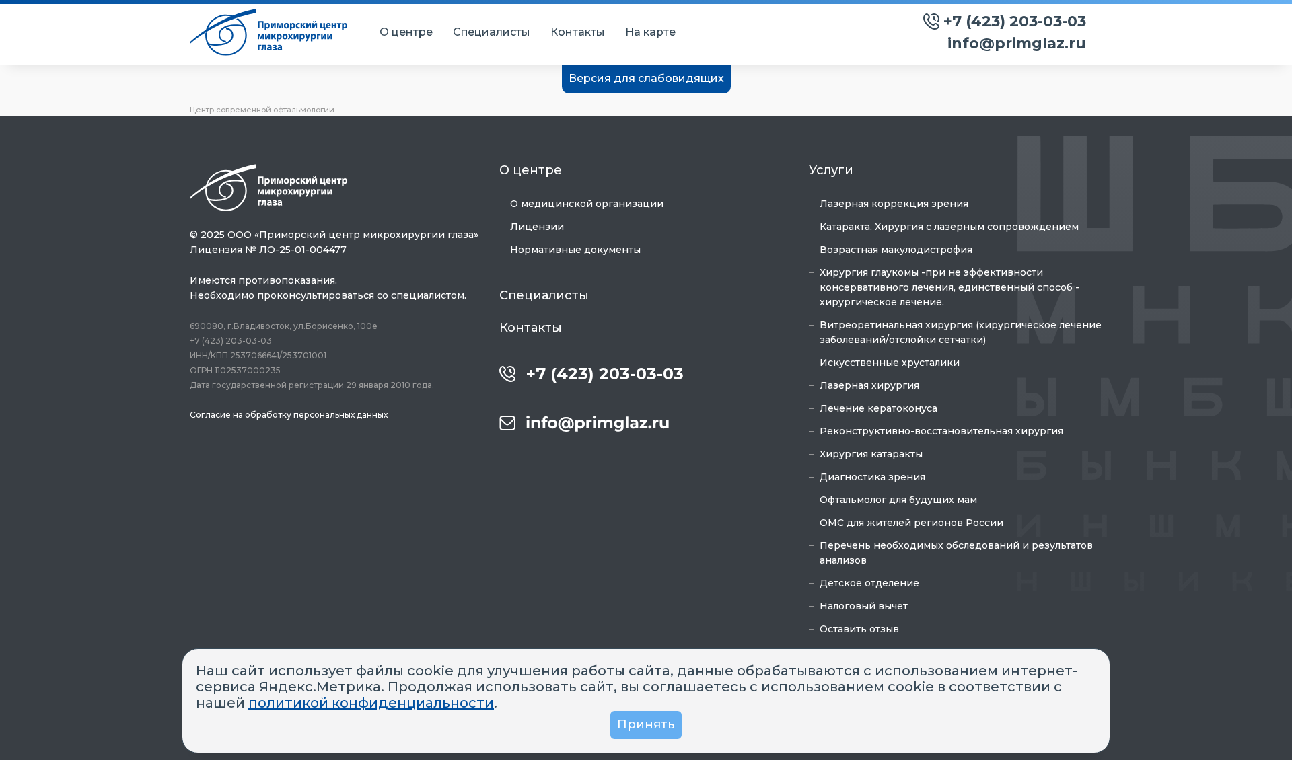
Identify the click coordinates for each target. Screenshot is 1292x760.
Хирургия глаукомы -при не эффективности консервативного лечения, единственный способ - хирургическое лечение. (949, 287)
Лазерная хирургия (869, 385)
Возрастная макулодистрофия (896, 249)
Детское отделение (869, 583)
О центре (406, 32)
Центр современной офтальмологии (262, 109)
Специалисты (491, 32)
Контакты (577, 32)
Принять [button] (646, 724)
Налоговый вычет (864, 606)
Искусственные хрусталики (890, 362)
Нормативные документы (575, 249)
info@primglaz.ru (1016, 43)
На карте (650, 32)
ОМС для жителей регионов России (911, 523)
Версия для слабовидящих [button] (646, 78)
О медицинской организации (586, 204)
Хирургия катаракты (871, 454)
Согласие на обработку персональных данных (289, 415)
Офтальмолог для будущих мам (898, 500)
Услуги (831, 170)
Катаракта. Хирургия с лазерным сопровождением (949, 227)
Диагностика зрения (872, 477)
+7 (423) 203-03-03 (1014, 21)
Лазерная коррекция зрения (894, 204)
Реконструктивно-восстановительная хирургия (941, 431)
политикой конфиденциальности (371, 703)
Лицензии (537, 227)
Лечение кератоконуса (878, 408)
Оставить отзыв (859, 629)
